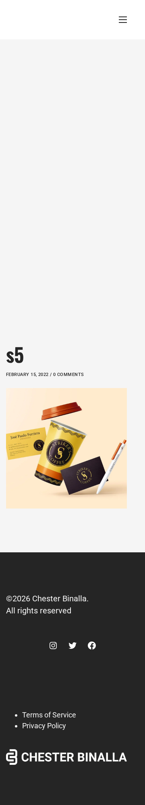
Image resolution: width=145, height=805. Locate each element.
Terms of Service (49, 715)
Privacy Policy (44, 725)
